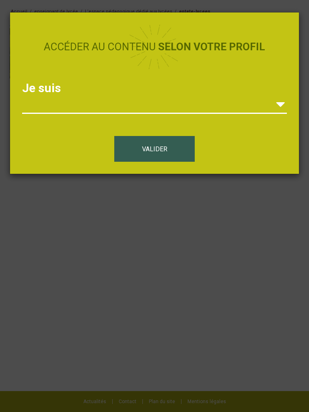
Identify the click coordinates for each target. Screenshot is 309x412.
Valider (154, 149)
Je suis (41, 88)
